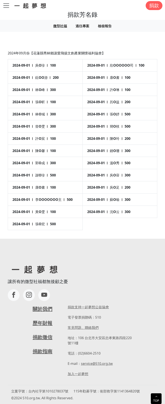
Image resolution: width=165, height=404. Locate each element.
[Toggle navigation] (6, 5)
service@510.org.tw (97, 363)
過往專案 (82, 26)
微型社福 (60, 26)
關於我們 (42, 309)
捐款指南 (42, 351)
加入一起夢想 (78, 373)
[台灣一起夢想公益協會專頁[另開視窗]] (14, 295)
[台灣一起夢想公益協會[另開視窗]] (29, 295)
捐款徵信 (42, 337)
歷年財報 (42, 323)
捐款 (154, 5)
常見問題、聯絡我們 (83, 327)
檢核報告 (105, 26)
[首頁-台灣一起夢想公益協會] (31, 5)
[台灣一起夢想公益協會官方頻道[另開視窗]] (44, 295)
